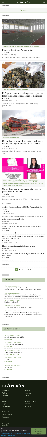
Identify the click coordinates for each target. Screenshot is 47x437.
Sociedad (27, 390)
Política (4, 393)
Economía (5, 396)
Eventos (27, 404)
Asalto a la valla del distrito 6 (13, 344)
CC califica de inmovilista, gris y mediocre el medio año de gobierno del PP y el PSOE (23, 142)
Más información (12, 435)
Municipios (5, 390)
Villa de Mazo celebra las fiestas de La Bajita (18, 307)
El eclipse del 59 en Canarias (13, 352)
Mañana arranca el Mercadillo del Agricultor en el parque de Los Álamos (23, 254)
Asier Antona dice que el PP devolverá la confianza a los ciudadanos (21, 227)
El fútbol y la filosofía (11, 302)
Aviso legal (5, 425)
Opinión (4, 401)
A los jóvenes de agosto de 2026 (14, 337)
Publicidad (5, 417)
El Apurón (5, 52)
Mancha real (8, 367)
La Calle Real (6, 406)
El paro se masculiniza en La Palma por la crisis (18, 246)
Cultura (27, 396)
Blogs (4, 404)
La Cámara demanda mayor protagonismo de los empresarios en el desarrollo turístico (23, 237)
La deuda (7, 360)
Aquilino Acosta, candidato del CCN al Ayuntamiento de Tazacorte (22, 208)
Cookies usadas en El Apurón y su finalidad (12, 433)
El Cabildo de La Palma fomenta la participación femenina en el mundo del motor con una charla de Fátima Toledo (22, 296)
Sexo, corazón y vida (11, 354)
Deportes (28, 393)
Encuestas (28, 406)
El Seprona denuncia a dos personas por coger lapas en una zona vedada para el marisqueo (23, 94)
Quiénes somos (7, 414)
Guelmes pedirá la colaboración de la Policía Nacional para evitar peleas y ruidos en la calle (22, 217)
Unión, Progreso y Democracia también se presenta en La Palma (21, 190)
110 (28, 269)
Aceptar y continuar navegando (38, 431)
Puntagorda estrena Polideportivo (17, 49)
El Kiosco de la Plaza (31, 401)
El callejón (8, 339)
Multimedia (5, 412)
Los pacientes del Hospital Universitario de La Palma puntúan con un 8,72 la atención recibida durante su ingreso (22, 288)
